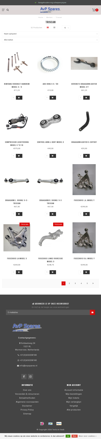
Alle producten (74, 410)
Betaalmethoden (27, 398)
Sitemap (27, 414)
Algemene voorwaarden (27, 402)
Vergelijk (74, 406)
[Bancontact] (50, 424)
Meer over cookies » (88, 436)
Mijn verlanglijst (73, 402)
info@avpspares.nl (28, 366)
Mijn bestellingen (74, 394)
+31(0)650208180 (28, 355)
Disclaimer (27, 406)
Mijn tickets (73, 398)
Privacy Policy (27, 410)
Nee (74, 436)
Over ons (27, 390)
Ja (68, 436)
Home (40, 17)
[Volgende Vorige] (93, 283)
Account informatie (74, 390)
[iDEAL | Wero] (42, 424)
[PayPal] (59, 424)
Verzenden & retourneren (27, 394)
